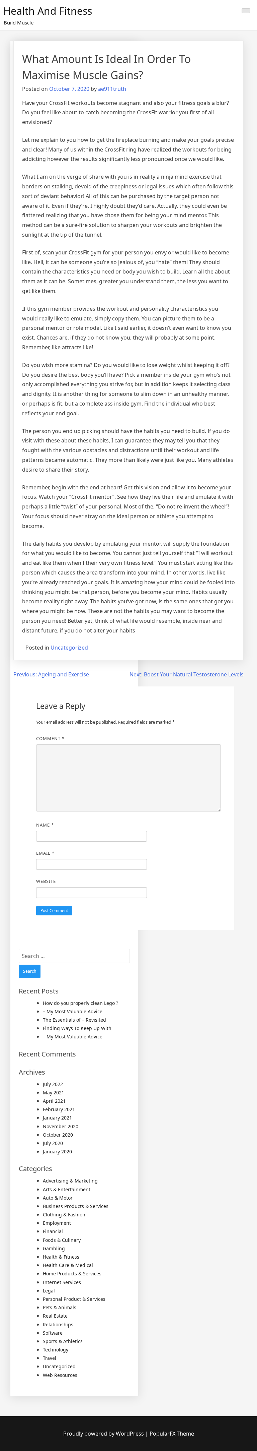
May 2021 (53, 1092)
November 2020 (60, 1126)
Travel (49, 1358)
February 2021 (59, 1109)
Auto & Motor (58, 1198)
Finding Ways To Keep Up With (77, 1028)
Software (53, 1333)
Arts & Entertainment (66, 1189)
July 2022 (53, 1084)
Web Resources (60, 1375)
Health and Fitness (47, 11)
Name (45, 825)
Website (46, 881)
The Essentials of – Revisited (74, 1020)
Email (45, 853)
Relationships (58, 1324)
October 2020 (58, 1135)
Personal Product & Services (74, 1299)
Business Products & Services (75, 1206)
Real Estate (55, 1316)
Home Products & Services (72, 1273)
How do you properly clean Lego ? (80, 1003)
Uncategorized (69, 647)
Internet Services (62, 1282)
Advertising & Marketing (70, 1180)
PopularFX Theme (172, 1433)
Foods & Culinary (62, 1240)
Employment (57, 1223)
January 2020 (57, 1151)
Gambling (54, 1248)
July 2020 (53, 1143)
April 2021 (54, 1101)
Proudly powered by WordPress (104, 1433)
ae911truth (112, 89)
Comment (50, 738)
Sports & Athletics (63, 1341)
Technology (55, 1349)
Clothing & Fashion (64, 1214)
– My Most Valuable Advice (72, 1011)
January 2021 (57, 1117)
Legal (49, 1290)
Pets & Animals (59, 1307)
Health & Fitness (61, 1257)
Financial (53, 1231)
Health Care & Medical (68, 1265)
